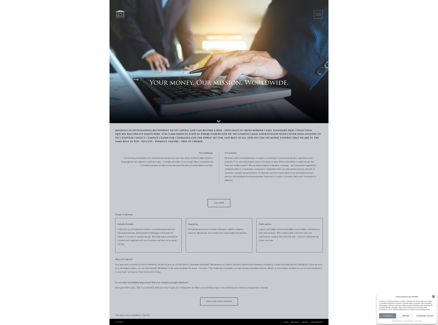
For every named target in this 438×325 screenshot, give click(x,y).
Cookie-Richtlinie (397, 321)
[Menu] (318, 14)
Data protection (408, 321)
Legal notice (418, 321)
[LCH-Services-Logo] (120, 14)
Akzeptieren (387, 316)
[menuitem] (318, 14)
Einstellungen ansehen (425, 316)
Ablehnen (405, 316)
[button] (433, 296)
